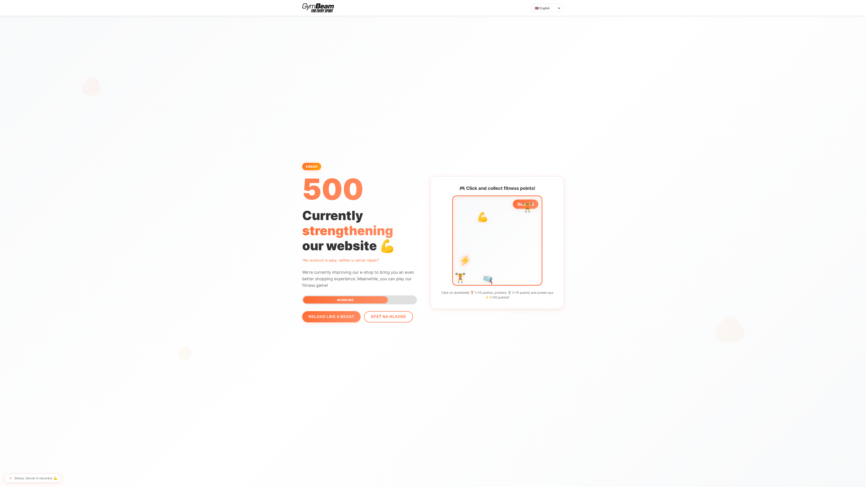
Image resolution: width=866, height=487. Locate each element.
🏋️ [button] (463, 207)
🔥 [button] (471, 233)
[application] (497, 240)
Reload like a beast (331, 317)
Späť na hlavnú (388, 317)
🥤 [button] (488, 228)
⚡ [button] (502, 241)
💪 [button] (506, 276)
